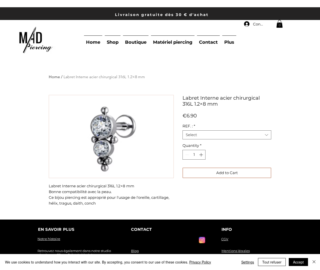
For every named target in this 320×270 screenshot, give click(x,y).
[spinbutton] (194, 154)
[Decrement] (186, 154)
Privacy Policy (200, 262)
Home (54, 76)
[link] (279, 24)
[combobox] (226, 134)
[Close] (314, 262)
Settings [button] (247, 262)
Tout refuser (272, 262)
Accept (298, 262)
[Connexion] (246, 24)
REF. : (188, 126)
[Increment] (201, 154)
